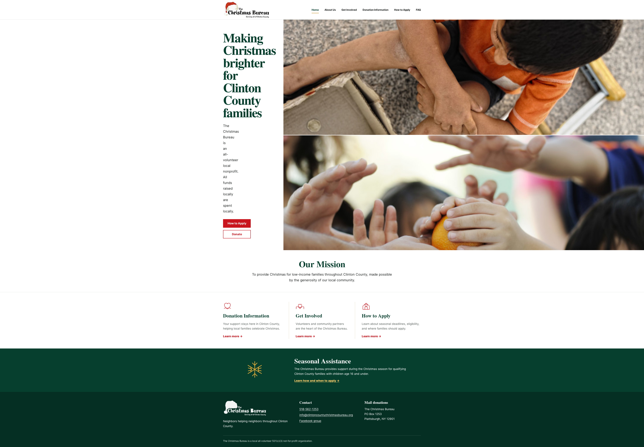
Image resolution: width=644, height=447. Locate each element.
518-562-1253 (308, 409)
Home (315, 9)
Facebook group (310, 421)
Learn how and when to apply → (316, 380)
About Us (330, 9)
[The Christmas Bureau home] (246, 10)
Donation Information (375, 9)
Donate (237, 234)
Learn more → (233, 336)
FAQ (418, 9)
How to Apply (402, 9)
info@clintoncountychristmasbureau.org (326, 415)
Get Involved (349, 9)
